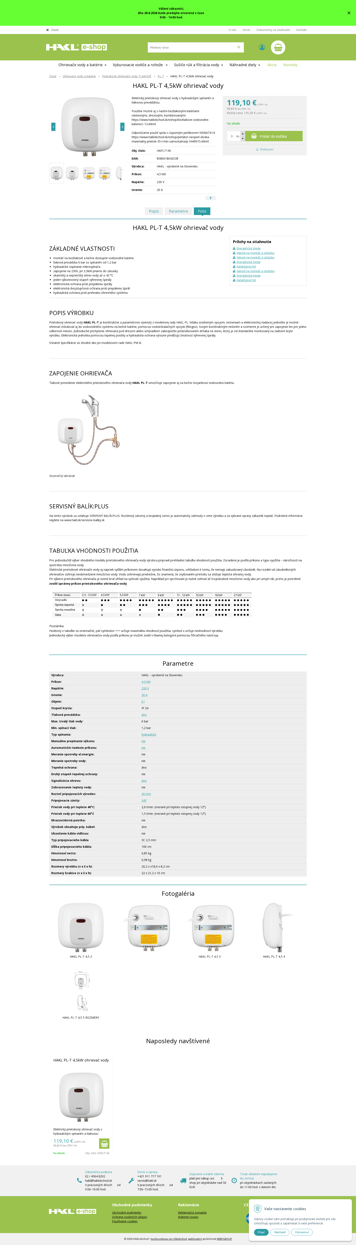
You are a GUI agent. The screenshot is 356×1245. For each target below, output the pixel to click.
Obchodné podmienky (126, 1212)
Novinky (290, 64)
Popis (154, 211)
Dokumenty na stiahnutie (273, 30)
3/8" (144, 800)
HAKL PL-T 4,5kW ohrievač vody (81, 1060)
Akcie (272, 64)
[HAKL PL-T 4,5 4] (274, 927)
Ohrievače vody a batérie (79, 76)
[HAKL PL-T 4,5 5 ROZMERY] (81, 988)
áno (144, 715)
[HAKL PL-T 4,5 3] (209, 927)
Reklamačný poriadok (192, 1212)
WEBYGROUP (224, 1239)
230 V (145, 688)
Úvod (54, 30)
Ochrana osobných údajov (129, 1217)
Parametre (178, 211)
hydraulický (149, 734)
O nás (232, 30)
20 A (145, 695)
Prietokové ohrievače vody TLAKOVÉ (126, 76)
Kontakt (301, 30)
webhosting (195, 1239)
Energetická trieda (248, 248)
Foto (202, 211)
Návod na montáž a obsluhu (255, 253)
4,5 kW (146, 682)
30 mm (146, 794)
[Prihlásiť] (262, 47)
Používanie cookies (125, 1221)
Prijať (261, 1232)
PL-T (161, 76)
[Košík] (278, 47)
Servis (246, 30)
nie (143, 741)
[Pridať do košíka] (104, 1143)
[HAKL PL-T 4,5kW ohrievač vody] (87, 127)
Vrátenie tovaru (188, 1217)
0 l (143, 701)
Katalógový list (246, 266)
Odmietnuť (302, 1232)
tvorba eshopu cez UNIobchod (169, 1239)
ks (238, 136)
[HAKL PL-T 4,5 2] (81, 927)
